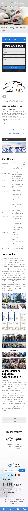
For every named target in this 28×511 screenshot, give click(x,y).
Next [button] (23, 446)
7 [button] (21, 456)
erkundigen (11, 129)
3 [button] (11, 456)
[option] (10, 441)
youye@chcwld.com (8, 496)
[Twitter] (16, 475)
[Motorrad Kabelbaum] (10, 439)
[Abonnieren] (22, 470)
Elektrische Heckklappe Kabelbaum (11, 427)
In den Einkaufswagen (12, 133)
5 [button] (16, 456)
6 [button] (18, 456)
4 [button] (14, 456)
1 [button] (7, 456)
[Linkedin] (12, 475)
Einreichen (14, 67)
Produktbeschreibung (8, 139)
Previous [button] (4, 446)
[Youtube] (19, 475)
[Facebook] (9, 475)
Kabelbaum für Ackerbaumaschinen (18, 446)
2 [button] (9, 456)
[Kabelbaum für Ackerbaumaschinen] (18, 439)
